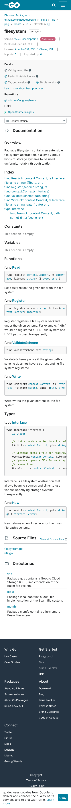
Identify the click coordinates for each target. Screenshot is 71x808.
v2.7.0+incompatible (21, 38)
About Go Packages (16, 700)
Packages (11, 681)
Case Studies (12, 662)
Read (16, 267)
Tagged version (17, 82)
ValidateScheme (25, 343)
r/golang (9, 749)
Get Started (48, 649)
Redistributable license (21, 76)
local (10, 592)
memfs (12, 606)
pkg (6, 24)
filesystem (40, 24)
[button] (5, 70)
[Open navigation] (63, 5)
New (15, 503)
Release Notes (47, 705)
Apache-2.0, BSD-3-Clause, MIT (34, 49)
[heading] (15, 5)
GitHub (8, 737)
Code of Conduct (49, 717)
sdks (44, 19)
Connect (11, 725)
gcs (9, 573)
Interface (33, 312)
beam (17, 24)
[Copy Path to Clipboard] (48, 24)
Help (41, 673)
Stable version (48, 82)
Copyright (36, 774)
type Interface (14, 209)
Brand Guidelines (49, 711)
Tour (41, 662)
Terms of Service (36, 780)
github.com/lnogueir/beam (20, 19)
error (55, 278)
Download (45, 688)
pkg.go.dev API (13, 705)
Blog (41, 694)
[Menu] (35, 121)
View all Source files (52, 539)
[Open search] (54, 5)
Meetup (8, 755)
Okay (62, 798)
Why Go (10, 649)
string (31, 278)
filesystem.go (13, 549)
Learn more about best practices (23, 88)
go (53, 19)
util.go (8, 553)
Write (16, 376)
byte (46, 278)
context (32, 274)
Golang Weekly (13, 761)
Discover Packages (15, 15)
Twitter (8, 732)
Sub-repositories (14, 694)
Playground (46, 656)
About (43, 681)
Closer (21, 433)
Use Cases (10, 656)
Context (43, 274)
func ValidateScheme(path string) (27, 196)
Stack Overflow (48, 668)
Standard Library (14, 688)
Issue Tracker (47, 700)
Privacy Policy (36, 785)
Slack (7, 743)
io (27, 24)
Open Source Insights (20, 112)
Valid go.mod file (17, 70)
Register (19, 300)
